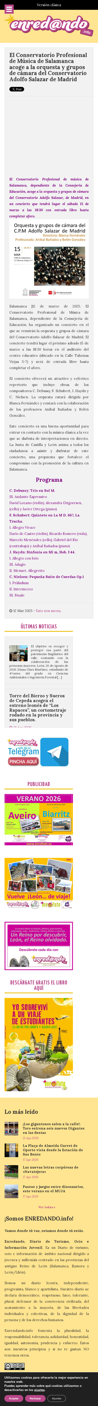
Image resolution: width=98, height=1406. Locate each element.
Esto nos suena (48, 611)
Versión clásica (49, 5)
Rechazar (35, 1398)
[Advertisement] (49, 134)
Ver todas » (46, 1207)
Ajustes (56, 1398)
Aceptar (14, 1398)
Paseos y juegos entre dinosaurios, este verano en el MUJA (53, 1189)
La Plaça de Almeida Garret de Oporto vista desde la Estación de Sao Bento (53, 1149)
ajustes (39, 1390)
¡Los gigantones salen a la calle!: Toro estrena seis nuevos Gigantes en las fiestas (54, 1128)
